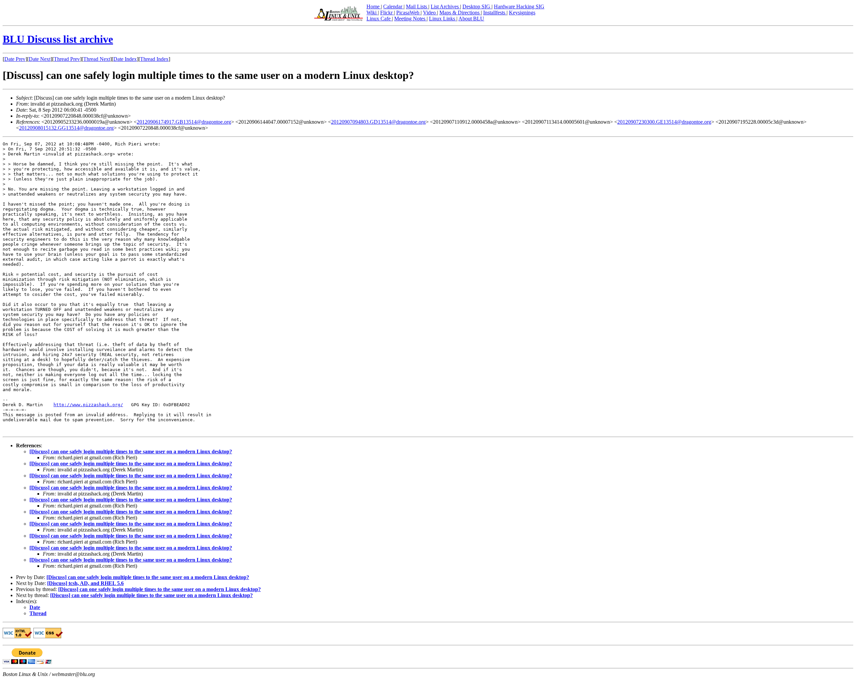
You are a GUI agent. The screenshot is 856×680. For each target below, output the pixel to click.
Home (373, 6)
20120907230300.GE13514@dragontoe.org (664, 122)
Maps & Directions (460, 12)
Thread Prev (67, 59)
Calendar (393, 6)
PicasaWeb (408, 12)
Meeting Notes (410, 18)
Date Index (125, 59)
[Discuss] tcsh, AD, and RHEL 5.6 (85, 583)
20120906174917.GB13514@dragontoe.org (184, 122)
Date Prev (14, 59)
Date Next (39, 59)
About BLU (471, 18)
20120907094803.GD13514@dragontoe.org (378, 122)
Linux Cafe (379, 18)
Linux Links (442, 18)
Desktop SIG (477, 6)
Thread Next (96, 59)
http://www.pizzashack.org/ (88, 404)
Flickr (387, 12)
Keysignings (522, 12)
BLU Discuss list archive (58, 39)
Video (430, 12)
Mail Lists (417, 6)
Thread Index (154, 59)
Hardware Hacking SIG (519, 6)
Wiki (372, 12)
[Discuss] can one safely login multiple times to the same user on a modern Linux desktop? (130, 451)
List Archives (445, 6)
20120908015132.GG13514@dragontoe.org (66, 128)
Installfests (495, 12)
